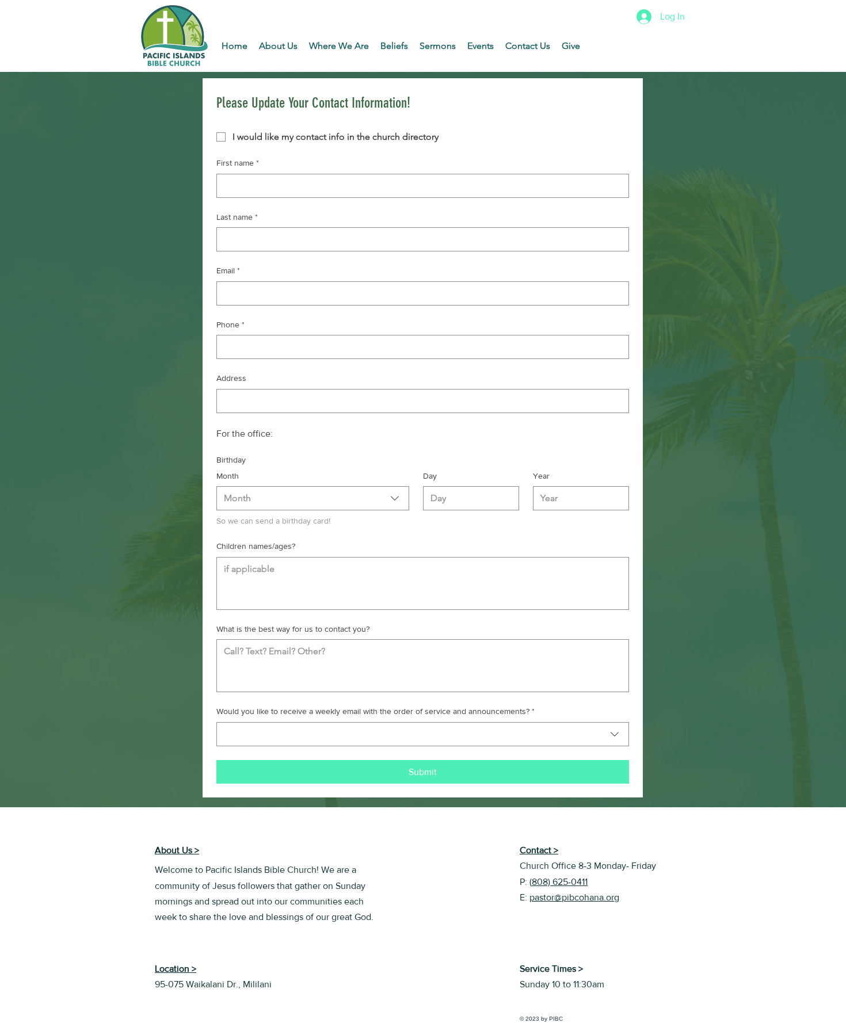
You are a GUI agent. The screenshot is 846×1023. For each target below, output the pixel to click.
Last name (237, 217)
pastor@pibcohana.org (574, 897)
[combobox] (312, 498)
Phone (230, 324)
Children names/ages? (255, 546)
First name (237, 162)
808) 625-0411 (560, 882)
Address (231, 378)
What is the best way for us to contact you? (292, 628)
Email (228, 270)
